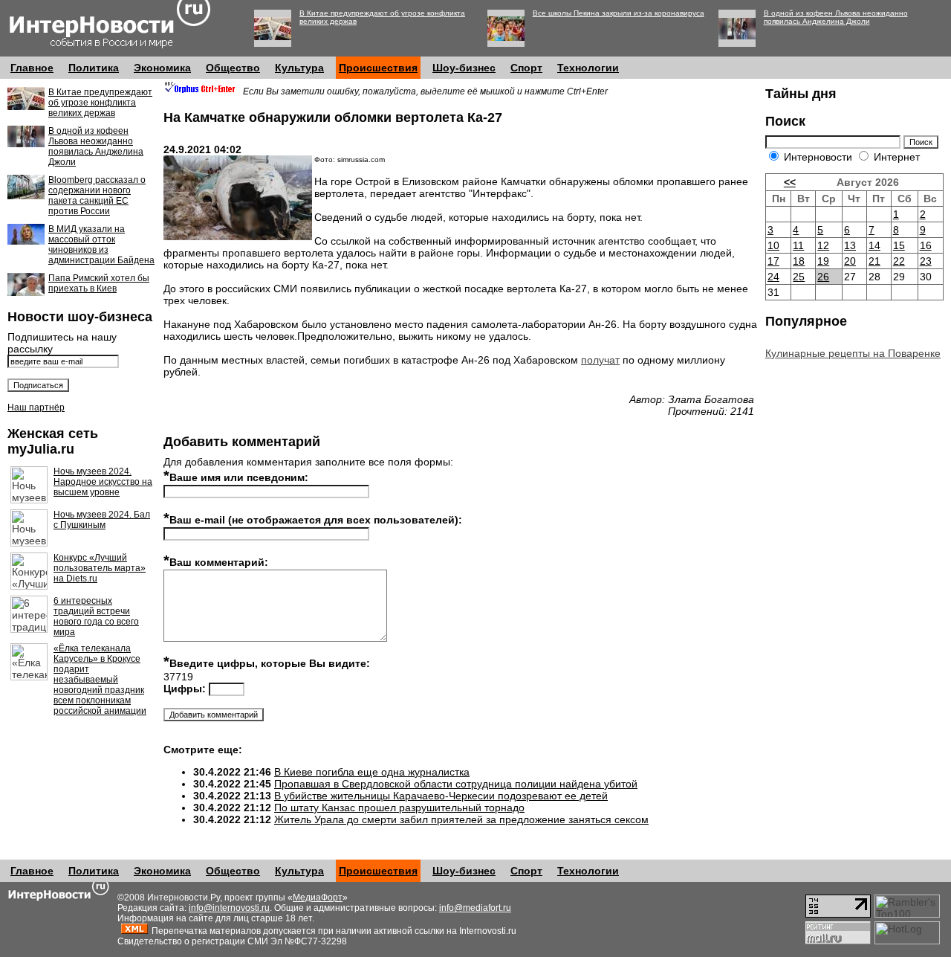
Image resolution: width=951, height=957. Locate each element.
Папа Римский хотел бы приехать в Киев (98, 283)
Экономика (162, 68)
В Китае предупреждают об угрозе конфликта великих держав (100, 102)
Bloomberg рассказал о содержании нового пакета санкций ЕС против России (97, 195)
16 (926, 245)
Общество (233, 68)
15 (899, 245)
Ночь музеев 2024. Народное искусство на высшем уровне (102, 481)
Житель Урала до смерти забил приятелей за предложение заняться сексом (461, 819)
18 (799, 261)
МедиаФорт (318, 897)
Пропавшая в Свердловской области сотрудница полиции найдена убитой (455, 784)
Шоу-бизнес (464, 68)
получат (600, 360)
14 (874, 245)
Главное (31, 68)
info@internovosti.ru (229, 908)
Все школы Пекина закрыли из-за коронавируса (618, 13)
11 (798, 245)
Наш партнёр (36, 407)
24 (773, 277)
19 (823, 261)
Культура (299, 68)
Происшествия (378, 68)
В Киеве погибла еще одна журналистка (372, 772)
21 (874, 261)
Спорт (526, 68)
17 (773, 261)
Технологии (588, 68)
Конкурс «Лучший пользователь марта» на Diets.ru (99, 568)
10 (773, 245)
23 (926, 261)
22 (899, 261)
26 (823, 277)
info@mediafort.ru (475, 908)
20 (850, 261)
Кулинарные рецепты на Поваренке (853, 353)
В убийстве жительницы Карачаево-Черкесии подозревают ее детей (441, 796)
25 (799, 277)
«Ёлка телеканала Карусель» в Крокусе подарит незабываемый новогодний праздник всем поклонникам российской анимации (99, 679)
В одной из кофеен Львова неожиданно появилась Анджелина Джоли (836, 17)
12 (823, 245)
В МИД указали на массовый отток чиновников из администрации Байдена (101, 244)
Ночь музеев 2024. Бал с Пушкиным (101, 519)
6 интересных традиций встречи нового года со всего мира (96, 616)
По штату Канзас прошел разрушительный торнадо (399, 807)
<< (790, 182)
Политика (93, 68)
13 (850, 245)
